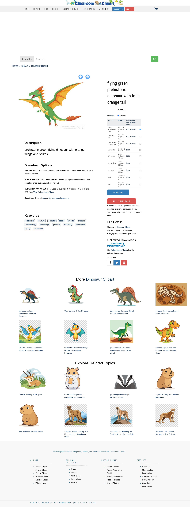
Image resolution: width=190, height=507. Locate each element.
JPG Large (111, 156)
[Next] (87, 76)
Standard (123, 116)
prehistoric (80, 225)
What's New (41, 483)
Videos (74, 482)
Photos (74, 472)
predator (51, 221)
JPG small (111, 170)
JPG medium (112, 163)
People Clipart (41, 473)
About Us (146, 466)
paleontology (31, 225)
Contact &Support (149, 476)
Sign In (129, 9)
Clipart (36, 9)
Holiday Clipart (42, 476)
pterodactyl (38, 228)
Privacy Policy (148, 480)
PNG (46, 9)
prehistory (68, 225)
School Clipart (41, 466)
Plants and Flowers (115, 476)
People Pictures (113, 480)
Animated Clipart (70, 9)
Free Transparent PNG (112, 129)
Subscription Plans (119, 250)
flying (28, 228)
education (30, 221)
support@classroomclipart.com (55, 198)
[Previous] (80, 76)
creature (41, 221)
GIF (109, 185)
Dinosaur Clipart (39, 66)
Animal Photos (113, 483)
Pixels (120, 120)
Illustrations (76, 479)
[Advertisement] (95, 33)
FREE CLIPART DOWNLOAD (112, 144)
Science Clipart (42, 480)
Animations (76, 476)
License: (110, 115)
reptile (61, 221)
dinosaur (81, 221)
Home (26, 9)
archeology (44, 225)
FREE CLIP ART (111, 136)
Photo (55, 9)
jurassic (56, 225)
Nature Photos (113, 466)
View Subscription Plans (43, 192)
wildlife (71, 221)
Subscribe (118, 9)
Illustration (89, 9)
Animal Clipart (41, 470)
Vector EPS (111, 150)
